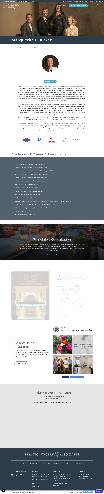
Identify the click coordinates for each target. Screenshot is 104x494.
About (24, 463)
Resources (68, 463)
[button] (92, 5)
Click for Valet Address (96, 1)
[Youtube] (21, 475)
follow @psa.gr (21, 363)
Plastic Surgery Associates (8, 1)
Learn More (62, 309)
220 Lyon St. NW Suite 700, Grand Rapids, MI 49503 (75, 1)
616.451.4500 (62, 5)
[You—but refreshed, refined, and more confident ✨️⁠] (83, 344)
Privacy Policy (72, 492)
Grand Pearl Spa (23, 1)
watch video (51, 81)
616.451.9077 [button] (36, 486)
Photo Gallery (45, 463)
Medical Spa (57, 463)
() (40, 479)
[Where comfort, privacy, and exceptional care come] (83, 364)
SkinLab (32, 1)
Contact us (52, 256)
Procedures (33, 463)
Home (13, 48)
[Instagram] (16, 475)
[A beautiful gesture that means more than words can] (62, 344)
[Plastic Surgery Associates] (13, 6)
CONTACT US (88, 491)
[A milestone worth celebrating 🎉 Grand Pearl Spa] (62, 364)
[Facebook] (12, 475)
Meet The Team (21, 48)
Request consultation (78, 5)
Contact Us (79, 463)
